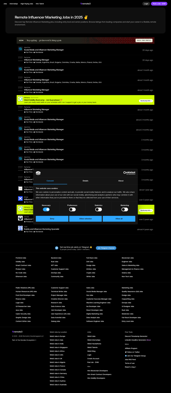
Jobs (5, 4)
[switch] (72, 210)
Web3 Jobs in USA (56, 355)
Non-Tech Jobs (127, 276)
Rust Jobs (54, 262)
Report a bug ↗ (130, 367)
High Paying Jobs (27, 4)
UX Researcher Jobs (23, 306)
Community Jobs (57, 276)
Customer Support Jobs (60, 269)
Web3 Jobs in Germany (58, 373)
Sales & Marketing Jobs (130, 265)
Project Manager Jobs (59, 295)
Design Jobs (90, 265)
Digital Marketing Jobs (94, 314)
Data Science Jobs (58, 306)
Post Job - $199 (93, 362)
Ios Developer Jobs (93, 306)
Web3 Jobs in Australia (58, 385)
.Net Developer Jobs (58, 310)
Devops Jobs (126, 303)
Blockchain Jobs (128, 258)
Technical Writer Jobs (59, 291)
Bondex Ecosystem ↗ (28, 340)
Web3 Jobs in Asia (56, 340)
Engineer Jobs (127, 262)
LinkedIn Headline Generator (138, 340)
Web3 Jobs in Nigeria (57, 362)
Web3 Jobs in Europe (57, 336)
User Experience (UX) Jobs (60, 314)
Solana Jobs (126, 273)
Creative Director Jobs (59, 299)
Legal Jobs (19, 303)
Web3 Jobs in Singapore (59, 347)
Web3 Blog (91, 351)
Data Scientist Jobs (58, 317)
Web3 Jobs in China (57, 377)
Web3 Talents (92, 347)
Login (146, 4)
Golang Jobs (55, 321)
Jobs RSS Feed (130, 359)
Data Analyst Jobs (93, 317)
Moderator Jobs (127, 314)
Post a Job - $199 (159, 4)
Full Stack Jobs (91, 258)
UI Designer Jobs (128, 306)
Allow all (119, 219)
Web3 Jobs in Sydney (57, 381)
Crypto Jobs (90, 273)
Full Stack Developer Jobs (131, 317)
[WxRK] (21, 40)
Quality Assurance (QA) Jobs (132, 291)
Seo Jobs (89, 295)
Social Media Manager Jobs (96, 291)
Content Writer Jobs (23, 321)
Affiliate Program (131, 348)
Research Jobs (56, 303)
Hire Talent (40, 4)
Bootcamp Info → (146, 101)
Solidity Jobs (20, 262)
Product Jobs (20, 269)
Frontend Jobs (21, 258)
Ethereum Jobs (21, 276)
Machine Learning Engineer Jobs (98, 303)
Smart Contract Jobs (23, 265)
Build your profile (144, 40)
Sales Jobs (90, 288)
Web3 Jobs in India (57, 344)
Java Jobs (19, 310)
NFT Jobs (54, 265)
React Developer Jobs (94, 310)
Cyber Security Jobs (23, 314)
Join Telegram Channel (106, 248)
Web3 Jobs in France (57, 366)
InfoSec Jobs (91, 269)
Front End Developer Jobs (25, 295)
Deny (52, 219)
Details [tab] (85, 181)
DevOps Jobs (56, 273)
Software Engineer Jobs (95, 321)
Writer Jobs (90, 276)
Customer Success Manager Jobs (98, 299)
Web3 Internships (93, 340)
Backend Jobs (56, 258)
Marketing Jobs (127, 288)
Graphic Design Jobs (23, 317)
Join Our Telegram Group (136, 356)
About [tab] (120, 181)
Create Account (93, 359)
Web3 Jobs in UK (56, 359)
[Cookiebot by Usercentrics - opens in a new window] (125, 173)
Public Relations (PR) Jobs (25, 288)
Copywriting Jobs (128, 299)
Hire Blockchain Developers (97, 371)
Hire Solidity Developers (96, 378)
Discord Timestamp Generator (136, 336)
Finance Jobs (20, 299)
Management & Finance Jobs (132, 269)
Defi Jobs (89, 262)
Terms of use (130, 363)
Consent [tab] (50, 181)
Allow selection (85, 219)
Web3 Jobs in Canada (58, 370)
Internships (14, 4)
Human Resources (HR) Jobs (26, 291)
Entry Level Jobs (128, 321)
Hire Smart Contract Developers (99, 374)
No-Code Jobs (21, 273)
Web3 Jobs (91, 336)
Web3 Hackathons (94, 344)
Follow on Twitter (133, 352)
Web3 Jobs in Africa (57, 351)
